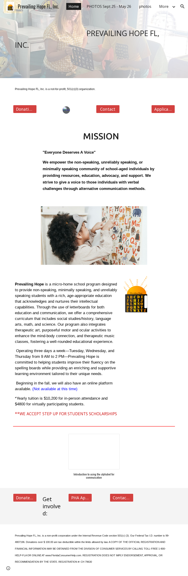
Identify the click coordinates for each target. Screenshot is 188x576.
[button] (182, 6)
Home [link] (74, 6)
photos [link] (145, 6)
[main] (94, 39)
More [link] (164, 6)
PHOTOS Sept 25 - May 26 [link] (109, 6)
